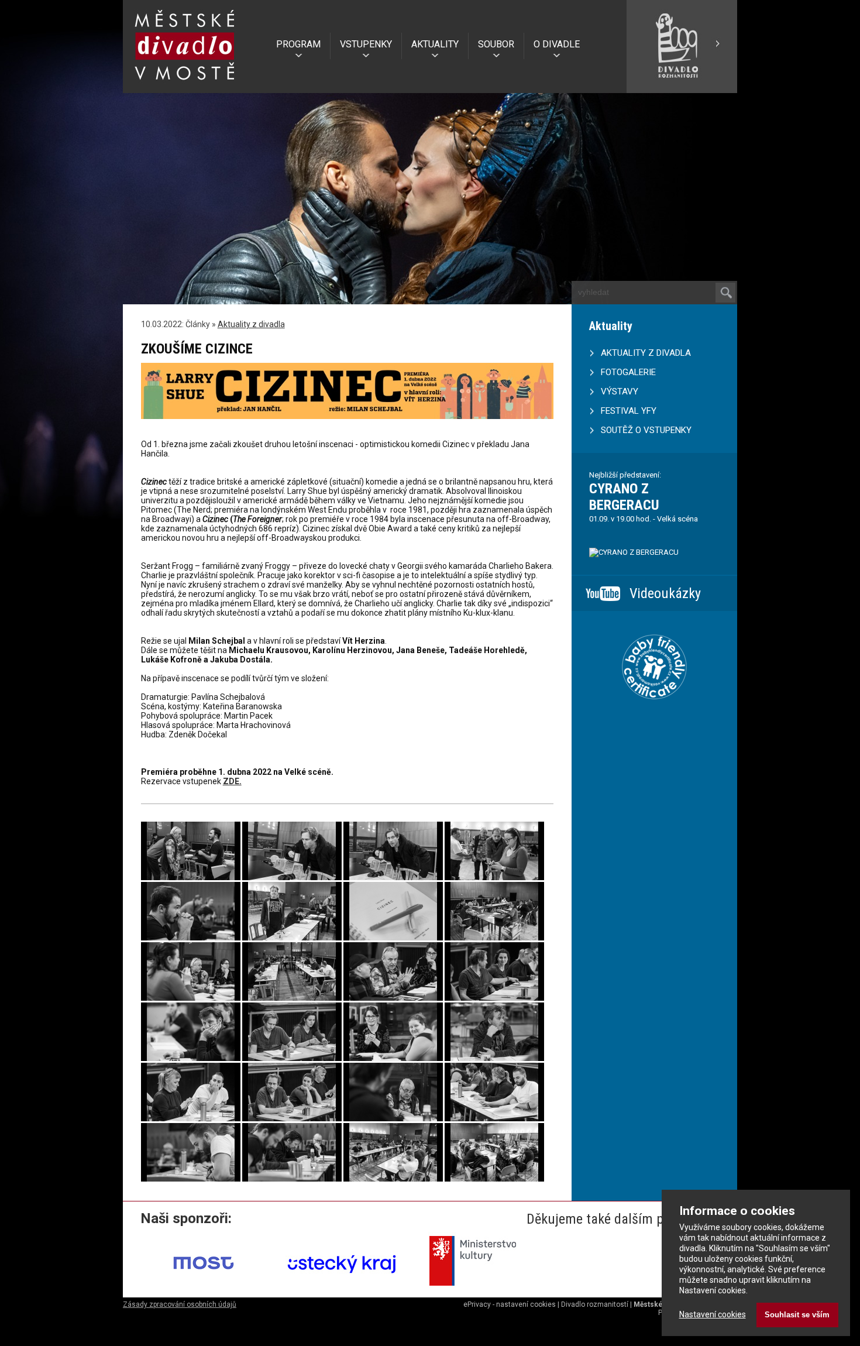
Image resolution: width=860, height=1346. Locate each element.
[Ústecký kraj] (342, 1290)
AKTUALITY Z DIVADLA (646, 353)
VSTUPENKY (366, 44)
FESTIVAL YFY (628, 411)
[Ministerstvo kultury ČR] (480, 1290)
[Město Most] (204, 1290)
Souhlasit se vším (797, 1314)
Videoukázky (665, 593)
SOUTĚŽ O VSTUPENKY (646, 430)
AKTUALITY (435, 44)
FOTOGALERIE (628, 372)
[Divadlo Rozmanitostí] (682, 88)
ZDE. (232, 781)
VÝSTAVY (619, 391)
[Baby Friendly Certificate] (654, 714)
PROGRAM (298, 44)
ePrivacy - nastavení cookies (509, 1304)
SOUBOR (496, 44)
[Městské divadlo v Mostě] (184, 83)
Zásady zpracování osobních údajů (179, 1304)
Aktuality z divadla (251, 324)
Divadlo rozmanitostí (594, 1304)
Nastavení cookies (712, 1314)
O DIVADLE (557, 44)
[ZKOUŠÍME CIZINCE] (190, 877)
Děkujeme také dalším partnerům (622, 1219)
